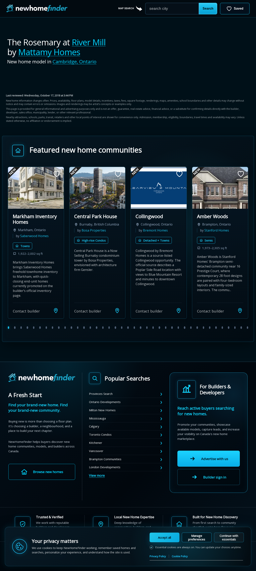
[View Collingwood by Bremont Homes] (159, 188)
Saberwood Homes (34, 236)
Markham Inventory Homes (35, 219)
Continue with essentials (229, 537)
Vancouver (96, 451)
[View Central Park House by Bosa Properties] (97, 188)
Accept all (164, 537)
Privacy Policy (158, 556)
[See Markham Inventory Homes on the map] (56, 310)
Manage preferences (196, 537)
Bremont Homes (155, 230)
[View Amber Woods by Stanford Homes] (220, 188)
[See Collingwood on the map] (178, 310)
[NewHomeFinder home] (41, 377)
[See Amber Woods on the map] (240, 310)
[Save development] (56, 174)
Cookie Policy (180, 556)
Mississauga (97, 418)
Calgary (94, 426)
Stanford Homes (216, 230)
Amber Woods (212, 216)
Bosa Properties (94, 230)
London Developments (104, 467)
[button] (208, 8)
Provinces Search (101, 394)
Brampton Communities (105, 459)
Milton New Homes (102, 410)
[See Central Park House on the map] (117, 310)
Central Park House (95, 216)
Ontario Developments (105, 402)
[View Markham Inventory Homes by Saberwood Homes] (36, 188)
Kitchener (95, 443)
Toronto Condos (100, 434)
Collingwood (149, 216)
